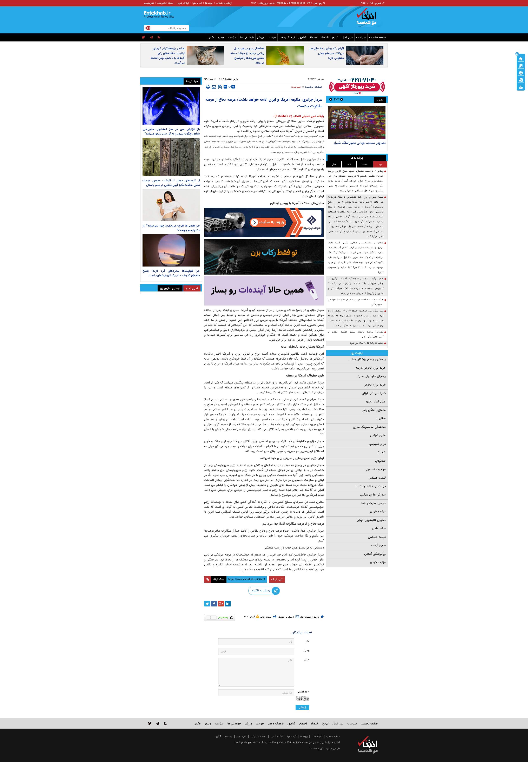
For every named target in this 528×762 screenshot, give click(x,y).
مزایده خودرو (377, 511)
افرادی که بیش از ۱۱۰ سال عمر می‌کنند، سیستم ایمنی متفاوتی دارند (326, 53)
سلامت (232, 37)
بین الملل (347, 37)
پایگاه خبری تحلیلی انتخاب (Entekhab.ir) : (298, 116)
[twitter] (143, 37)
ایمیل (306, 650)
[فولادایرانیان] (264, 222)
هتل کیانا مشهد (375, 401)
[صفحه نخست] (521, 58)
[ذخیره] (220, 87)
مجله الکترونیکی (258, 736)
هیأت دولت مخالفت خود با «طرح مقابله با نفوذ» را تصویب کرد (355, 302)
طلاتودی (380, 460)
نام (307, 641)
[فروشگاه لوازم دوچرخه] (264, 257)
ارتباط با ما (317, 736)
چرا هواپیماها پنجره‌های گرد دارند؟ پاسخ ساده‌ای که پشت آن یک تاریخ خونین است (171, 273)
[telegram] (151, 37)
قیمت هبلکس (377, 477)
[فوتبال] (521, 72)
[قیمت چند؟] (521, 65)
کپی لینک (276, 579)
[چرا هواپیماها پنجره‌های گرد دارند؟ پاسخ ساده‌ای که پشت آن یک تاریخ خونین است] (171, 250)
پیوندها (209, 3)
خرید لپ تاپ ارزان (374, 393)
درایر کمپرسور (377, 443)
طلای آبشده (378, 545)
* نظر (306, 660)
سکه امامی (379, 528)
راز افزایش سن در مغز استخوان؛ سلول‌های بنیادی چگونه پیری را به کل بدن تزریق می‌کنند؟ (171, 131)
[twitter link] (150, 723)
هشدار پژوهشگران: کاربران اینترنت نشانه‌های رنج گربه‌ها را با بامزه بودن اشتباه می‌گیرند (168, 55)
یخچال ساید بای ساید (372, 376)
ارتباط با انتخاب (224, 3)
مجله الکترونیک (165, 3)
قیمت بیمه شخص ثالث (371, 486)
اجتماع (313, 37)
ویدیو (221, 37)
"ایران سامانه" (316, 748)
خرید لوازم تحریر (375, 384)
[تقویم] (521, 79)
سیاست (361, 37)
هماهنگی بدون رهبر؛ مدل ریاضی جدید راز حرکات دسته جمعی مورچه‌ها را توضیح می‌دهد (247, 55)
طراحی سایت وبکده (373, 503)
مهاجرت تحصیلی (375, 469)
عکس (211, 37)
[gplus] (221, 603)
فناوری (302, 37)
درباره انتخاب (333, 736)
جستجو (228, 736)
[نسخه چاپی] (208, 87)
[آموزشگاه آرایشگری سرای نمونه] (264, 291)
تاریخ (335, 37)
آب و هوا (197, 3)
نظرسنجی (149, 3)
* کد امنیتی (303, 692)
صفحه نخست (377, 37)
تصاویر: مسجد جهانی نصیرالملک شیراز (360, 142)
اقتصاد (325, 37)
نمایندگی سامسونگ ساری (369, 427)
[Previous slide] (341, 99)
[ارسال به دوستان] (214, 87)
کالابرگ (381, 452)
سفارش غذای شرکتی (373, 494)
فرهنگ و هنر (287, 37)
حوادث (272, 37)
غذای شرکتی (378, 435)
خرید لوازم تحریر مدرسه (371, 367)
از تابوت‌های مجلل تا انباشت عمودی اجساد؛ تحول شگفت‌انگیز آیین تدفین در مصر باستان (171, 182)
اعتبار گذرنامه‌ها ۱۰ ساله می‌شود (366, 343)
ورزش (260, 37)
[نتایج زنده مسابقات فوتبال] (521, 86)
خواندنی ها (247, 37)
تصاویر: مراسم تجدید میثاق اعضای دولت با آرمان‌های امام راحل (355, 334)
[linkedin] (228, 603)
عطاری (381, 418)
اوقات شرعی (183, 3)
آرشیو (218, 736)
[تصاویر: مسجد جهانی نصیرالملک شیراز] (356, 122)
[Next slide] (330, 99)
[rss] (159, 37)
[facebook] (214, 603)
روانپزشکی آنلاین (375, 553)
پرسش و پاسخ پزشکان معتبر (367, 359)
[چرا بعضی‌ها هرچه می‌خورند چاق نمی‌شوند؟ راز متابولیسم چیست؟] (171, 205)
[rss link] (165, 723)
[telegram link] (158, 723)
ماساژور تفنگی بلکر (374, 410)
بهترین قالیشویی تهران (371, 520)
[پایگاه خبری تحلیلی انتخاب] (370, 18)
